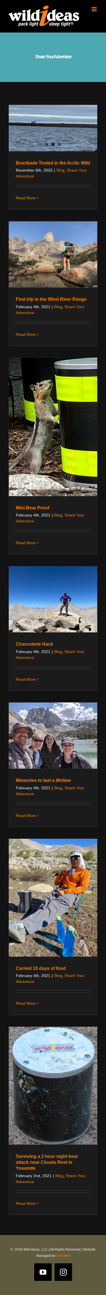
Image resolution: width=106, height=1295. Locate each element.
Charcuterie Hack (34, 644)
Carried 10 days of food (41, 968)
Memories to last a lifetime (43, 780)
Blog (60, 170)
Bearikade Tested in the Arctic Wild (53, 163)
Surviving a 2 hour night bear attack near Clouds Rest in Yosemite (47, 1162)
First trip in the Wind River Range (51, 299)
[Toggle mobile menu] (95, 9)
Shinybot (63, 1256)
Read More (26, 198)
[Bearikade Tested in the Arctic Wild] (53, 128)
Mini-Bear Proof (32, 507)
